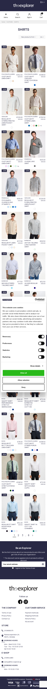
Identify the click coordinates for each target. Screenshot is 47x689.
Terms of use (30, 568)
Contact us (6, 619)
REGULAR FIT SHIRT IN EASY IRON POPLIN (9, 526)
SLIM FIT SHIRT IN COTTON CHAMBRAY (30, 526)
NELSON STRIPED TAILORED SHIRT (8, 284)
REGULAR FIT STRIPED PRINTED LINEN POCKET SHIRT (8, 122)
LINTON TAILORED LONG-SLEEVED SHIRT (31, 245)
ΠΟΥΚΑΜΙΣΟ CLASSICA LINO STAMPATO (7, 202)
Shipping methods (31, 616)
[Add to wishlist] (19, 48)
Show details (35, 366)
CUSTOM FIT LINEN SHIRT (6, 77)
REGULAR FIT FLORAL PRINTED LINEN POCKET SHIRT (30, 203)
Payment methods (31, 613)
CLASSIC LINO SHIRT (29, 162)
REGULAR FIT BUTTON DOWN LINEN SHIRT (8, 445)
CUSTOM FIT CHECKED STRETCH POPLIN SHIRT (30, 79)
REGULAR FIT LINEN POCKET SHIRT (9, 244)
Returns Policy (30, 619)
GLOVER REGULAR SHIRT (30, 284)
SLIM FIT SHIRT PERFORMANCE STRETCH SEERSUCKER (7, 404)
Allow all (23, 373)
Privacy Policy (6, 616)
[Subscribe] (42, 564)
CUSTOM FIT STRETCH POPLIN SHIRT (8, 486)
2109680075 (8, 630)
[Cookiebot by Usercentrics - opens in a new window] (34, 299)
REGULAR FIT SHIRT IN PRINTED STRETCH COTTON (31, 404)
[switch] (41, 343)
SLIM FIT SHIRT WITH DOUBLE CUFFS (29, 486)
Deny (23, 387)
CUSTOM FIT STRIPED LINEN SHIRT (29, 121)
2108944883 (8, 658)
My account (29, 621)
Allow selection (23, 380)
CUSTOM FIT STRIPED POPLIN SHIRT (30, 445)
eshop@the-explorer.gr (12, 662)
